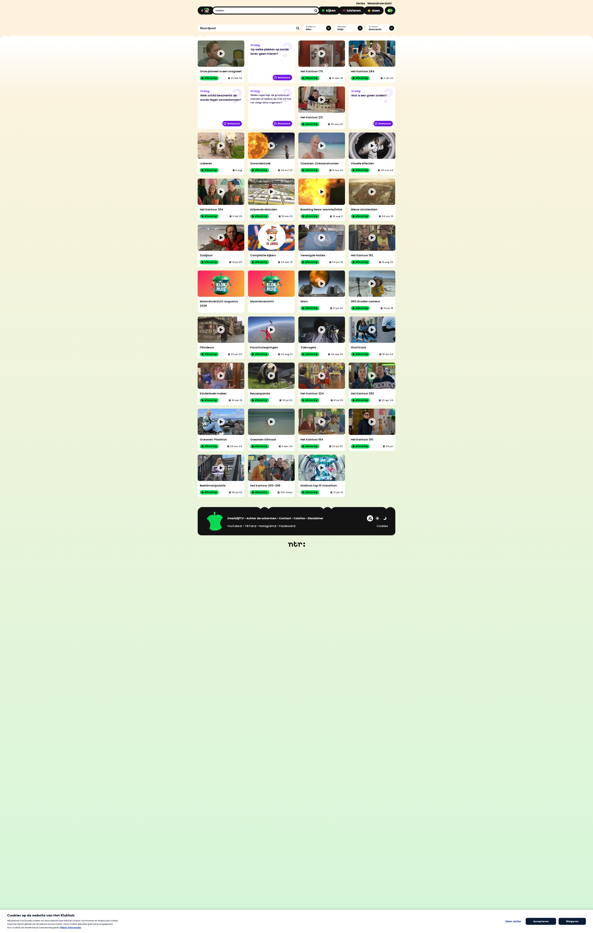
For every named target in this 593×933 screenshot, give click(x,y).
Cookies (382, 526)
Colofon (299, 518)
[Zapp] (390, 10)
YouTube (234, 526)
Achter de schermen (261, 518)
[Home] (205, 10)
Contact (285, 518)
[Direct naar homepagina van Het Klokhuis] (215, 522)
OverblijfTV (235, 518)
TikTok (251, 526)
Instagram (268, 526)
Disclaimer (315, 518)
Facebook (287, 526)
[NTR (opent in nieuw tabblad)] (296, 544)
